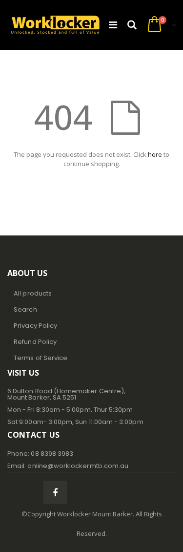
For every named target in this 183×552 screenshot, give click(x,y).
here (155, 154)
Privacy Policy (35, 325)
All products (33, 293)
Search (25, 309)
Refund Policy (35, 341)
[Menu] (113, 24)
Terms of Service (40, 357)
